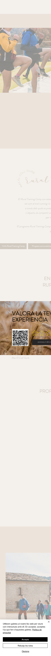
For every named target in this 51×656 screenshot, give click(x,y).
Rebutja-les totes (25, 645)
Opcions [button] (25, 651)
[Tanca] (47, 623)
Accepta (25, 639)
